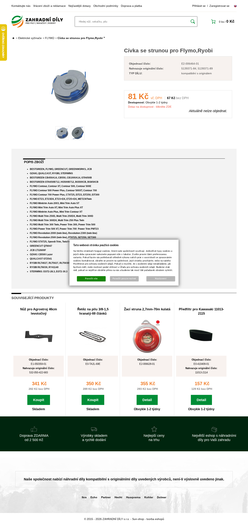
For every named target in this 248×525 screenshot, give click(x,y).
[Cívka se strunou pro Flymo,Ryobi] (70, 86)
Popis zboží (34, 162)
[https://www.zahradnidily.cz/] (37, 21)
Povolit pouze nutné (124, 279)
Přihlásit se (199, 5)
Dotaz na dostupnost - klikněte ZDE (149, 106)
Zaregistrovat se (219, 5)
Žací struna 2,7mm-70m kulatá (147, 309)
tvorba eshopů (155, 519)
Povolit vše (91, 279)
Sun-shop (138, 519)
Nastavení (160, 279)
